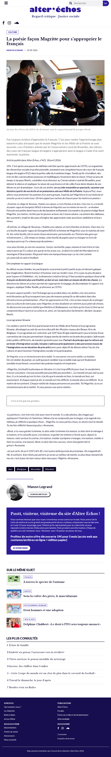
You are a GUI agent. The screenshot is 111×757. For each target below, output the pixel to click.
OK (105, 3)
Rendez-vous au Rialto (22, 687)
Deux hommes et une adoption (43, 610)
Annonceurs (9, 736)
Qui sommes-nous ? (12, 707)
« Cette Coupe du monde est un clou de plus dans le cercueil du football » (52, 673)
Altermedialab (63, 719)
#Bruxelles (36, 469)
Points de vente (11, 732)
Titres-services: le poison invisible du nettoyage (37, 659)
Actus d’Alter (9, 719)
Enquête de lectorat (66, 738)
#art (10, 469)
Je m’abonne (20, 548)
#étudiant (49, 469)
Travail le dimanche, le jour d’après (30, 680)
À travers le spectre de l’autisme (44, 582)
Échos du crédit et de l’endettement (73, 715)
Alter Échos (63, 707)
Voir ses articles (38, 494)
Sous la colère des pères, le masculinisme (50, 596)
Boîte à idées (9, 715)
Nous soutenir (10, 740)
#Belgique (21, 469)
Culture (12, 32)
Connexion (62, 734)
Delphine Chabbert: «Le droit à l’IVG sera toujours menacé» (62, 624)
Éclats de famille (19, 645)
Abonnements (10, 728)
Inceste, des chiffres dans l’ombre (28, 666)
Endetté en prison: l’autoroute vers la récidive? (36, 652)
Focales (61, 711)
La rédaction (9, 711)
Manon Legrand (14, 50)
